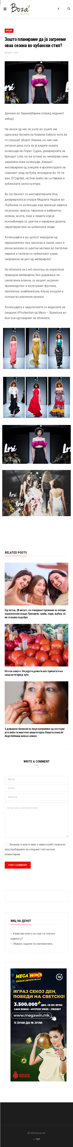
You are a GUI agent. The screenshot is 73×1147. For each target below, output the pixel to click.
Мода (9, 30)
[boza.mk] (20, 9)
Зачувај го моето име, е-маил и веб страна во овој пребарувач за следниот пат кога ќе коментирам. (35, 849)
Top (37, 1139)
